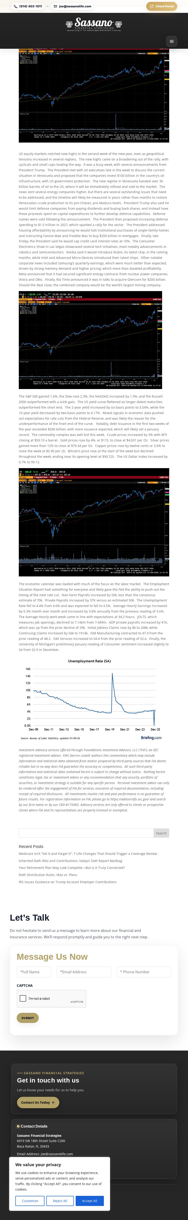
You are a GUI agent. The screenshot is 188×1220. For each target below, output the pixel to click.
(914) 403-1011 (30, 6)
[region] (59, 1184)
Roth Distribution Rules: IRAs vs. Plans (48, 875)
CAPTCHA (25, 985)
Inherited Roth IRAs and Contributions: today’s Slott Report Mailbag (70, 861)
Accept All (89, 1201)
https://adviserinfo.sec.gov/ (130, 799)
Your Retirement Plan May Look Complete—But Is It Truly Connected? (72, 867)
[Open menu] (171, 41)
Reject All (60, 1201)
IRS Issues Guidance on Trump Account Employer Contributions (67, 882)
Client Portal (164, 6)
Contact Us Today (35, 1102)
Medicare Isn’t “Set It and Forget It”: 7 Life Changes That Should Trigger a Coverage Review (88, 853)
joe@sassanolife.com (75, 6)
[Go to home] (94, 24)
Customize (30, 1201)
